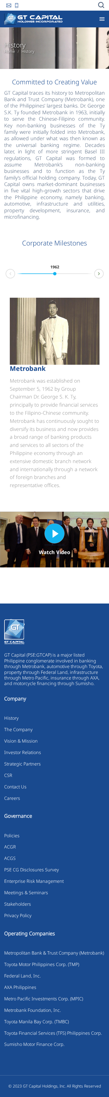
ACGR (10, 847)
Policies (12, 836)
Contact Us (15, 787)
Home (9, 51)
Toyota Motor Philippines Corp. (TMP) (41, 964)
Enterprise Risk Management (34, 881)
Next (103, 272)
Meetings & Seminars (26, 892)
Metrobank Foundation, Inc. (32, 1010)
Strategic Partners (22, 764)
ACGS (10, 858)
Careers (12, 798)
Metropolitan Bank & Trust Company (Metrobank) (54, 953)
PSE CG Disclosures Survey (31, 870)
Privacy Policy (18, 915)
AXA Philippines (20, 987)
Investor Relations (22, 752)
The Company (18, 729)
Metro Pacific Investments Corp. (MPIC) (43, 999)
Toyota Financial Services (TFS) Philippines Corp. (53, 1033)
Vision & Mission (21, 741)
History (28, 51)
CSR (8, 775)
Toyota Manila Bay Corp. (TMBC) (36, 1022)
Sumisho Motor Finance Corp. (34, 1044)
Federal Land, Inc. (22, 976)
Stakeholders (17, 904)
